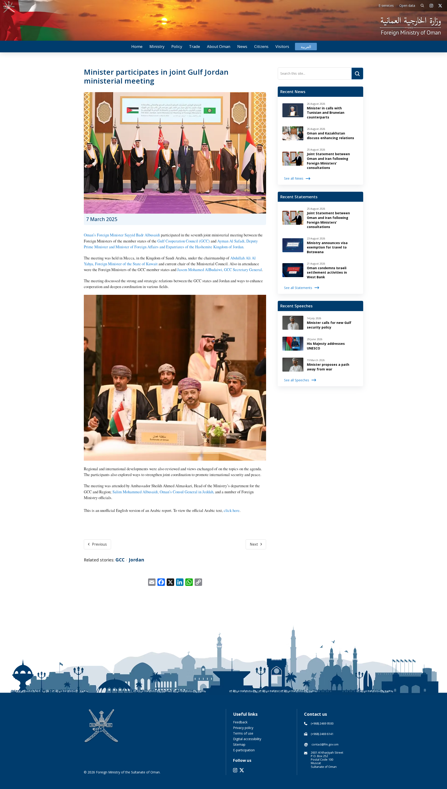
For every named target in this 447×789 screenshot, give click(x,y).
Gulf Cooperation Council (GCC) (183, 241)
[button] (422, 5)
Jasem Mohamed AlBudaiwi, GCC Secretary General (219, 269)
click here (232, 510)
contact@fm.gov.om (325, 744)
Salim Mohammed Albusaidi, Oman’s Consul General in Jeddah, (163, 491)
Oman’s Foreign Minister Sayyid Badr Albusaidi (122, 235)
